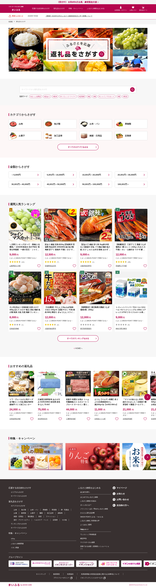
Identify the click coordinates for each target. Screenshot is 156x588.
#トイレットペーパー (68, 96)
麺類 (41, 513)
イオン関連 (15, 547)
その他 (64, 520)
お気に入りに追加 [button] (39, 265)
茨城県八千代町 (121, 266)
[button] (147, 397)
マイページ (122, 488)
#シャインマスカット (106, 96)
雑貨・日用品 (18, 516)
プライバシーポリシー (62, 578)
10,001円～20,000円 (91, 175)
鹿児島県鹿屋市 (85, 328)
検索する (132, 89)
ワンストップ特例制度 (88, 534)
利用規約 (70, 574)
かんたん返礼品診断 (87, 513)
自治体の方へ (123, 505)
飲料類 (23, 513)
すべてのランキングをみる (78, 338)
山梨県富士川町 (15, 266)
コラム (13, 538)
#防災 (125, 96)
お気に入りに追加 (32, 418)
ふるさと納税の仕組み (88, 501)
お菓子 (32, 513)
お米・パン (34, 510)
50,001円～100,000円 (92, 184)
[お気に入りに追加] (39, 265)
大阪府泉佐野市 (85, 266)
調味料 (60, 513)
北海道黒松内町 (15, 419)
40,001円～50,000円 (56, 184)
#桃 (94, 96)
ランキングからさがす (19, 524)
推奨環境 (56, 574)
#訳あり (47, 96)
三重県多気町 (71, 419)
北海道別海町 (14, 328)
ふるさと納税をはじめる (95, 8)
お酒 (15, 513)
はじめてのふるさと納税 (89, 497)
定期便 (55, 520)
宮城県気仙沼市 (50, 266)
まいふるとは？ (85, 505)
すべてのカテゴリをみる (78, 147)
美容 (40, 516)
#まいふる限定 (35, 96)
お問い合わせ (123, 499)
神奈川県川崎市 (121, 328)
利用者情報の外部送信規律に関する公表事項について (100, 574)
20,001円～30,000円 (127, 175)
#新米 (55, 96)
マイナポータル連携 (87, 542)
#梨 (119, 96)
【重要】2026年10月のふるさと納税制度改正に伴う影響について (68, 16)
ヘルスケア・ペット (41, 520)
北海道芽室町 (127, 419)
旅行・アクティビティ (22, 520)
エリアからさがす (17, 492)
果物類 (45, 510)
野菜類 (54, 510)
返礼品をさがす (59, 8)
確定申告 (83, 538)
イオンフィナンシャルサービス (91, 578)
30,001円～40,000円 (20, 184)
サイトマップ (41, 574)
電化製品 (31, 516)
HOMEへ (79, 348)
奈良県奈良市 (42, 419)
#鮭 (89, 96)
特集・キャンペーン (76, 8)
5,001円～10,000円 (55, 175)
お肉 (15, 510)
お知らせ (121, 494)
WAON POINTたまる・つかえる (91, 517)
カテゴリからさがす (18, 506)
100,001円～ (123, 184)
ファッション (51, 516)
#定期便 (82, 96)
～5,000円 (16, 175)
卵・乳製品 (65, 510)
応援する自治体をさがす (41, 8)
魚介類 (23, 510)
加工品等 (50, 513)
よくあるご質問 (85, 525)
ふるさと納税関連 (17, 543)
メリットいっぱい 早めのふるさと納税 (94, 509)
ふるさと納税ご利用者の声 (89, 521)
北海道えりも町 (100, 419)
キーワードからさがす (19, 496)
